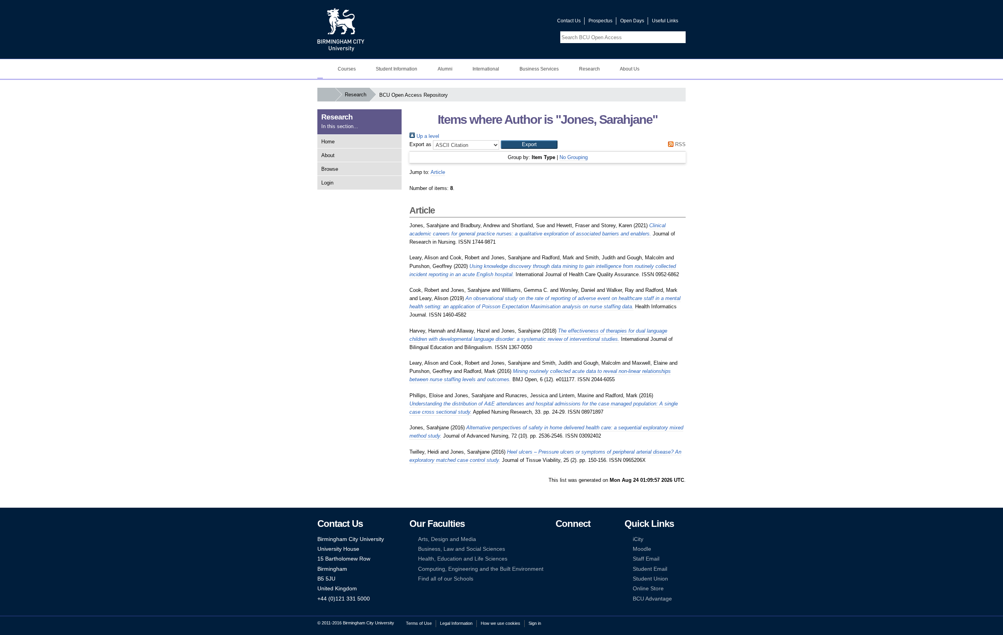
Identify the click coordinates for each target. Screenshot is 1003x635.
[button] (529, 144)
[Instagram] (570, 549)
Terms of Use (419, 623)
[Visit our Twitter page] (523, 22)
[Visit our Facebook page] (514, 22)
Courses (347, 69)
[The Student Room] (583, 558)
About (328, 155)
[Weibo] (559, 558)
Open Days (632, 20)
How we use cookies (500, 623)
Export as (420, 144)
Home (328, 142)
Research (589, 69)
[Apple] (559, 569)
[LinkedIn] (559, 549)
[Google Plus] (583, 549)
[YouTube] (583, 539)
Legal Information (456, 623)
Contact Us (569, 20)
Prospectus (600, 20)
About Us (629, 69)
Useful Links (665, 20)
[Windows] (583, 569)
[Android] (570, 569)
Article (438, 172)
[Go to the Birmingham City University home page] (340, 29)
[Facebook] (559, 539)
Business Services (539, 69)
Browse (329, 169)
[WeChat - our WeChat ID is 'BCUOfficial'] (570, 558)
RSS (679, 144)
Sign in (535, 623)
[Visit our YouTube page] (532, 22)
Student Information (396, 69)
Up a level (427, 136)
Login (327, 183)
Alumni (445, 69)
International (486, 69)
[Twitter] (570, 539)
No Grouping (573, 157)
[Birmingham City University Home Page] (320, 69)
